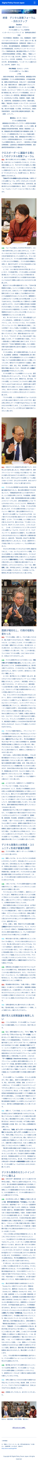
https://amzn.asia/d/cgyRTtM (9, 1448)
